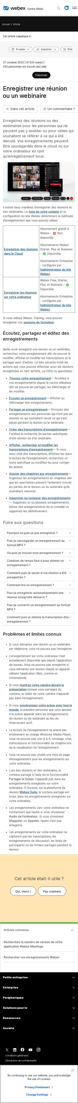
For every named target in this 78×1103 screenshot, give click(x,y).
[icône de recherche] (58, 8)
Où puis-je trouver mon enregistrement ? (35, 553)
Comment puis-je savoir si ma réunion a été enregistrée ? (36, 575)
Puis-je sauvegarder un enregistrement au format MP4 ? (36, 543)
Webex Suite (28, 792)
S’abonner (41, 75)
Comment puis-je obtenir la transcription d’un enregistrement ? (38, 619)
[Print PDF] (29, 75)
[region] (39, 1084)
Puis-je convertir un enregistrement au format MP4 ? (38, 607)
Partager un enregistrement (28, 409)
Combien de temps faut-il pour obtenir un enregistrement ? (35, 563)
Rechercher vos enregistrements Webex (31, 957)
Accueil (6, 24)
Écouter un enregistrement (27, 398)
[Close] (72, 1070)
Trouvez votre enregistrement (30, 378)
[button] (66, 8)
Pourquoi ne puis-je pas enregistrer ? (32, 533)
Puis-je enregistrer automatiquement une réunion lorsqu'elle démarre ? (35, 595)
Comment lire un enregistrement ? (30, 585)
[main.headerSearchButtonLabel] (59, 7)
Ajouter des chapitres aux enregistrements (38, 474)
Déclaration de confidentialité (20, 1060)
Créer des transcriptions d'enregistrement (38, 429)
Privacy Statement (37, 1087)
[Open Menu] (74, 8)
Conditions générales (16, 1055)
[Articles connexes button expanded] (72, 930)
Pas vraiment (52, 891)
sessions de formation (39, 322)
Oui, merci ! (23, 891)
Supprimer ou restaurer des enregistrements (39, 498)
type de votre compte (44, 211)
